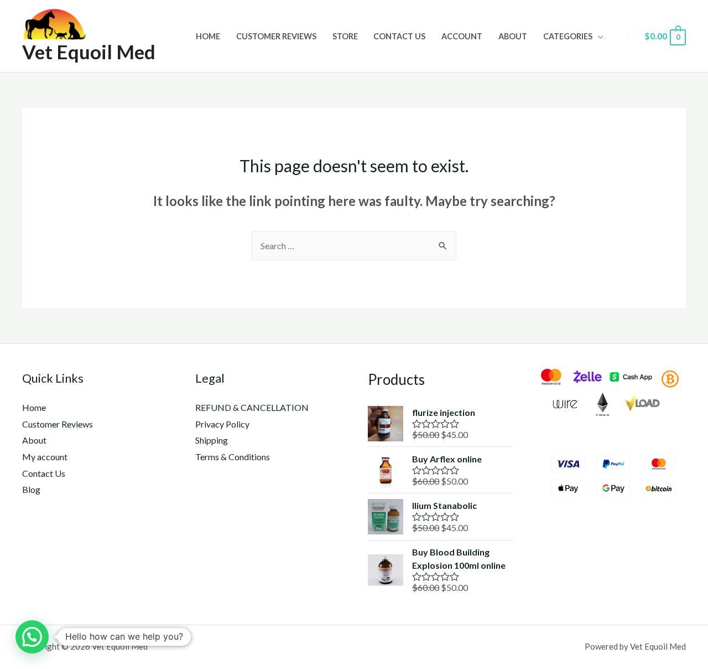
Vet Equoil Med (88, 51)
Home (208, 36)
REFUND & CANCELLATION (252, 407)
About (512, 36)
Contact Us (399, 36)
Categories (567, 36)
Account (461, 36)
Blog (31, 489)
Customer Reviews (276, 36)
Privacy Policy (222, 424)
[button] (32, 636)
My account (44, 456)
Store (345, 36)
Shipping (211, 440)
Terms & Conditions (232, 456)
